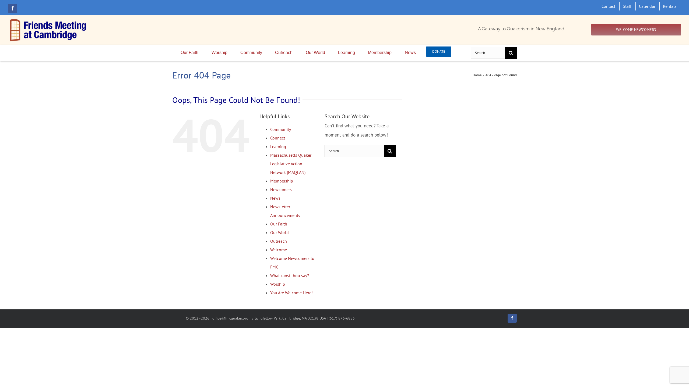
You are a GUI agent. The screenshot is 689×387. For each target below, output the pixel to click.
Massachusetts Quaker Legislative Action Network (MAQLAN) (290, 163)
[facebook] (12, 8)
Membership (281, 181)
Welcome (278, 249)
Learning (278, 146)
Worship (277, 284)
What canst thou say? (289, 275)
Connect (277, 138)
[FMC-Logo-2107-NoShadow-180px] (48, 20)
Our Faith (278, 224)
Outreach (278, 241)
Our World (279, 232)
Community (280, 129)
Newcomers (281, 189)
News (275, 198)
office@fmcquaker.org (230, 318)
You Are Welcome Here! (291, 292)
